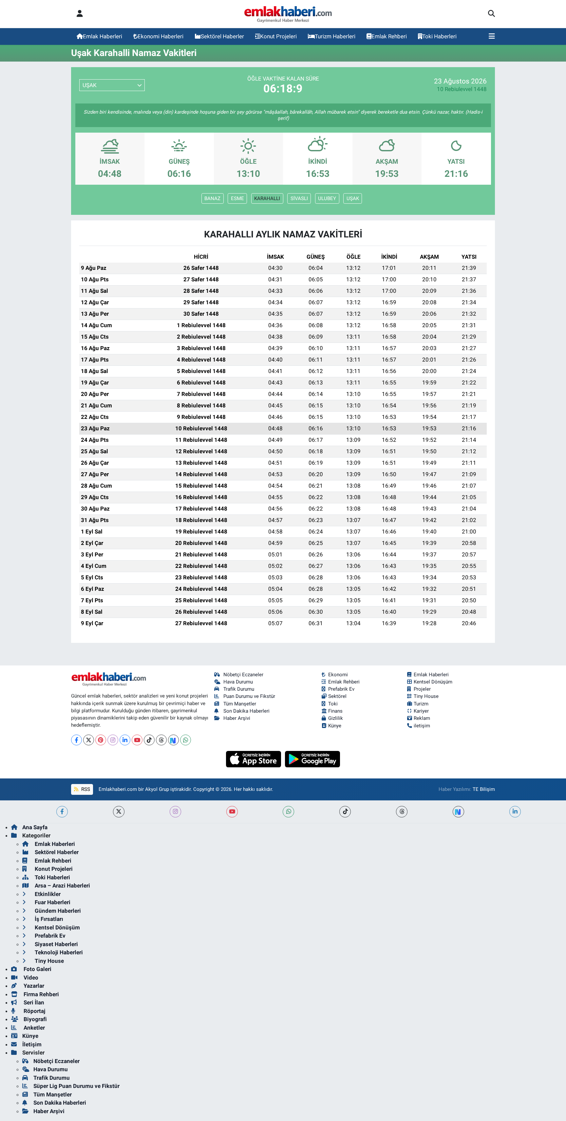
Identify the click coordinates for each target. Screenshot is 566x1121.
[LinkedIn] (125, 740)
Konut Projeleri (278, 36)
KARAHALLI (267, 198)
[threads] (401, 811)
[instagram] (175, 811)
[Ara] (491, 14)
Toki (333, 704)
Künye (334, 726)
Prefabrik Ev (341, 689)
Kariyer (421, 711)
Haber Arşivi (236, 718)
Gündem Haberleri (57, 910)
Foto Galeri (36, 969)
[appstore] (254, 758)
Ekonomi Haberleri (160, 36)
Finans (335, 711)
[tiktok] (345, 811)
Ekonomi (338, 675)
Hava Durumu (238, 682)
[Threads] (161, 740)
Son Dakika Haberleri (246, 711)
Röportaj (33, 1011)
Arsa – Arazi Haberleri (61, 885)
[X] (88, 740)
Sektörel (337, 696)
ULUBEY (327, 198)
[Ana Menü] (492, 36)
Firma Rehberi (40, 994)
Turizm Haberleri (335, 36)
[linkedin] (515, 811)
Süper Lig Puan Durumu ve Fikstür (76, 1086)
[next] (458, 811)
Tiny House (426, 696)
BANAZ (212, 198)
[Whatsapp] (185, 740)
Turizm (421, 704)
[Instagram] (112, 740)
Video (30, 977)
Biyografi (34, 1019)
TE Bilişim (484, 789)
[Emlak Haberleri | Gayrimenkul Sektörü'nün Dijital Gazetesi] (288, 14)
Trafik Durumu (238, 689)
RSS (85, 789)
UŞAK (353, 198)
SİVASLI (299, 198)
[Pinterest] (100, 740)
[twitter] (118, 811)
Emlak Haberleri (102, 36)
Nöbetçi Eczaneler (243, 675)
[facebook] (62, 811)
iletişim (422, 726)
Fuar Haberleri (51, 902)
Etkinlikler (47, 894)
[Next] (173, 740)
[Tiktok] (149, 740)
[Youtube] (137, 740)
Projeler (422, 689)
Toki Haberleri (439, 36)
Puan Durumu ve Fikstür (249, 696)
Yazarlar (33, 985)
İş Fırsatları (48, 919)
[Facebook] (76, 740)
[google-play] (313, 758)
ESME (237, 198)
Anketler (33, 1027)
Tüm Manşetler (239, 704)
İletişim (32, 1044)
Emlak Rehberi (389, 36)
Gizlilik (335, 718)
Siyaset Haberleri (55, 944)
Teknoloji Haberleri (58, 952)
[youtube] (232, 811)
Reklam (422, 718)
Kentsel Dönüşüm (433, 682)
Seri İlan (33, 1002)
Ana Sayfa (34, 827)
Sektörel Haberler (222, 36)
